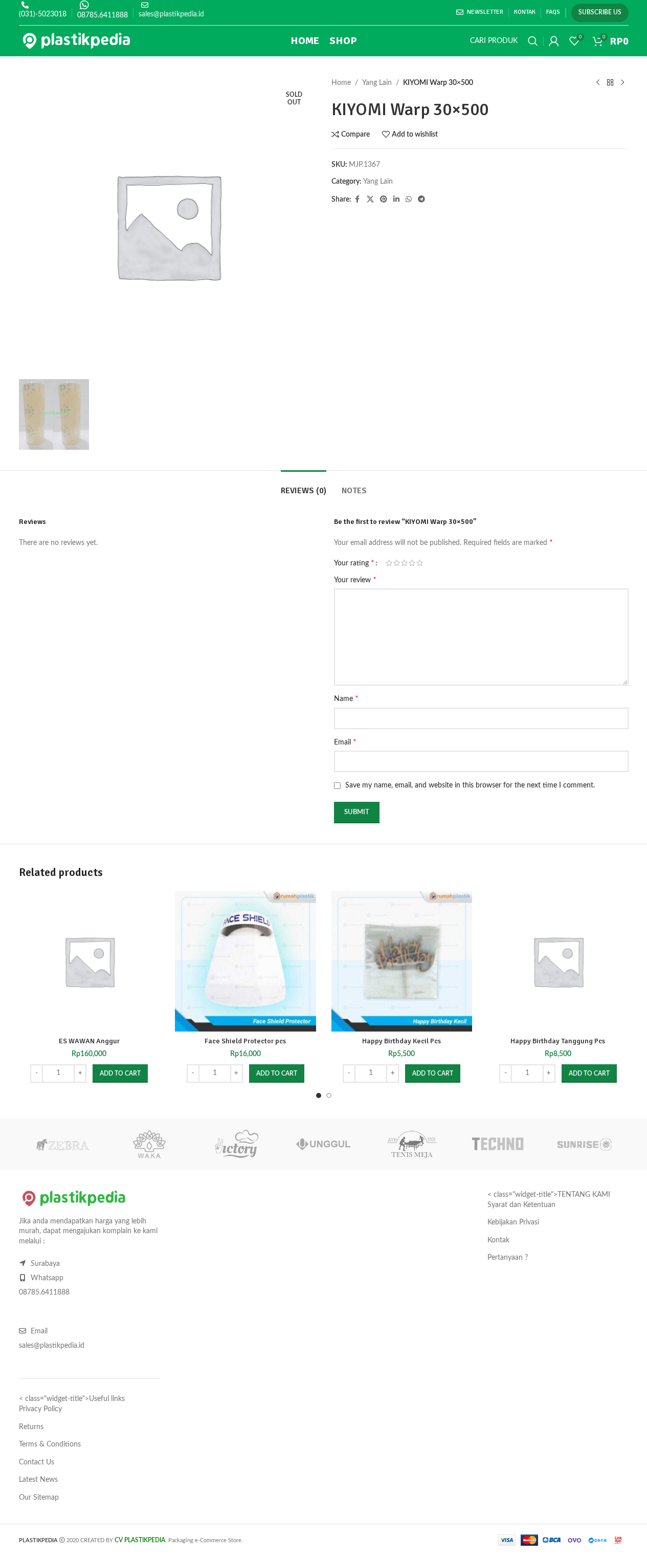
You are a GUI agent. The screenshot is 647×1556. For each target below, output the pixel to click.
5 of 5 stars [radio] (419, 562)
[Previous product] (598, 83)
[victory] (236, 1144)
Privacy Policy (40, 1409)
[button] (120, 1073)
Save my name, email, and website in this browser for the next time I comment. (470, 785)
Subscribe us (599, 12)
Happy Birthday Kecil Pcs (401, 1041)
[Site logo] (76, 41)
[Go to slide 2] (328, 1095)
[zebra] (62, 1144)
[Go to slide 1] (318, 1095)
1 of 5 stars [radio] (389, 562)
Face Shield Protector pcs (245, 1041)
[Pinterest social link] (383, 199)
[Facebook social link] (357, 199)
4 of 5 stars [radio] (412, 562)
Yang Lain (377, 82)
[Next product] (622, 83)
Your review (355, 580)
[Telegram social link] (421, 199)
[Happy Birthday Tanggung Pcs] (558, 961)
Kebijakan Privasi (513, 1222)
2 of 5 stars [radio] (396, 562)
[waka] (149, 1144)
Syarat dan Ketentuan (521, 1205)
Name (346, 698)
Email (345, 742)
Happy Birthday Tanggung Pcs (557, 1041)
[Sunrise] (584, 1144)
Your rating (354, 563)
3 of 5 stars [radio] (404, 562)
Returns (31, 1427)
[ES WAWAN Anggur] (89, 961)
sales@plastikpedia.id (171, 14)
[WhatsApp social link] (409, 199)
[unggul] (323, 1144)
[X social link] (370, 199)
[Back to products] (610, 83)
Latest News (38, 1479)
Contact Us (36, 1462)
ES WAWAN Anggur (89, 1041)
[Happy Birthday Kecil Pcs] (402, 961)
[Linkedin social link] (396, 199)
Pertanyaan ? (507, 1257)
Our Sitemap (39, 1497)
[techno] (497, 1144)
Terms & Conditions (50, 1444)
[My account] (554, 41)
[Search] (533, 41)
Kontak (498, 1240)
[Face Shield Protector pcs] (245, 961)
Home (341, 82)
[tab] (303, 485)
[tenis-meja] (410, 1144)
